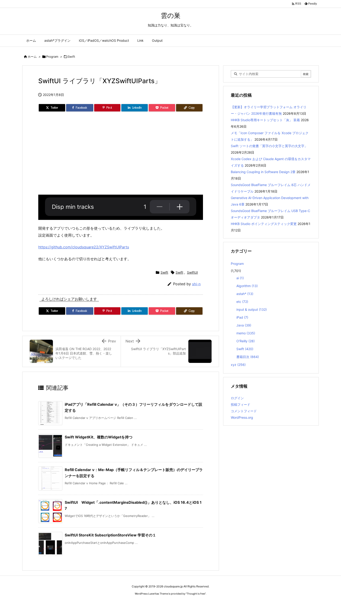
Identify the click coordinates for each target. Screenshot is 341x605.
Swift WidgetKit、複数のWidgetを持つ (98, 437)
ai (240, 278)
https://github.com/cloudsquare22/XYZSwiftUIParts (83, 247)
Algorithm (247, 286)
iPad (242, 317)
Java (243, 325)
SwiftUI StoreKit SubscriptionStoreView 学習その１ (110, 535)
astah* (244, 294)
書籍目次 (247, 357)
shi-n (196, 284)
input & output (251, 309)
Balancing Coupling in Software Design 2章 (263, 172)
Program (52, 56)
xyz (238, 365)
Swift (71, 56)
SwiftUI (192, 272)
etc (242, 302)
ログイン (237, 398)
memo (245, 333)
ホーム (32, 56)
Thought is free (196, 593)
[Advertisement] (120, 155)
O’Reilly (245, 341)
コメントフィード (244, 411)
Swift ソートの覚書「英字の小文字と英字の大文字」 (269, 146)
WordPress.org (242, 417)
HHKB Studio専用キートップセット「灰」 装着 (265, 120)
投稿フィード (240, 404)
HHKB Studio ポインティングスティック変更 (264, 224)
